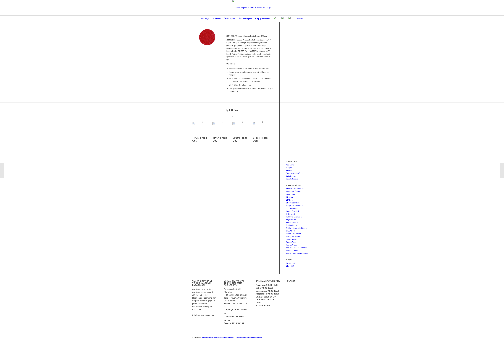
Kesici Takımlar (292, 222)
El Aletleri (289, 200)
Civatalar (289, 197)
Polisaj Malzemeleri (293, 234)
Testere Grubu (291, 245)
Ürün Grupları (291, 176)
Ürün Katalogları (292, 179)
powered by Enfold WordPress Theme (249, 337)
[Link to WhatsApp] (302, 338)
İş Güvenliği (290, 214)
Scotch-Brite (291, 242)
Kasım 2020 (290, 263)
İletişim (289, 168)
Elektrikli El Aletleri (293, 203)
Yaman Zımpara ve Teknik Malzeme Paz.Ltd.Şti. (218, 337)
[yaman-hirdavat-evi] (252, 7)
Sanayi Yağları (291, 239)
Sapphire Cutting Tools (294, 173)
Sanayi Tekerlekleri (293, 237)
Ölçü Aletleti (290, 231)
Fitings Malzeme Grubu (295, 206)
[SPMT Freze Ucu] (263, 124)
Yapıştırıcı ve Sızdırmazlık (296, 248)
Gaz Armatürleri (292, 208)
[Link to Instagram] (306, 338)
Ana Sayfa (290, 165)
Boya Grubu (290, 194)
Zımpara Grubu (292, 251)
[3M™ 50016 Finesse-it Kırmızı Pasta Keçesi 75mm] (2, 170)
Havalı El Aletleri (292, 211)
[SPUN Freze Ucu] (243, 124)
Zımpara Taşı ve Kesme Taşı (297, 253)
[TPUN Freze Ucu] (202, 124)
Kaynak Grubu (291, 220)
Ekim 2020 (290, 266)
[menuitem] (205, 18)
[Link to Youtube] (310, 338)
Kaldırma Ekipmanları (294, 217)
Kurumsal (289, 170)
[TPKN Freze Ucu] (222, 124)
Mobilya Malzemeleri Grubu (296, 228)
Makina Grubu (291, 225)
